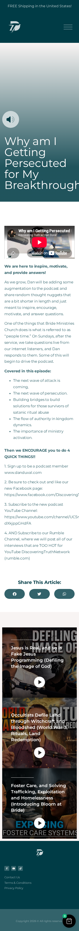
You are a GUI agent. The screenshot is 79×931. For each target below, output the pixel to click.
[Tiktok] (20, 868)
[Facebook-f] (6, 868)
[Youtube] (13, 868)
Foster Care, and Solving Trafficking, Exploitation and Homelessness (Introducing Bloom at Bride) (38, 798)
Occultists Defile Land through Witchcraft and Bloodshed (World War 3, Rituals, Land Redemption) (39, 727)
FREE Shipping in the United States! (40, 6)
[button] (14, 594)
